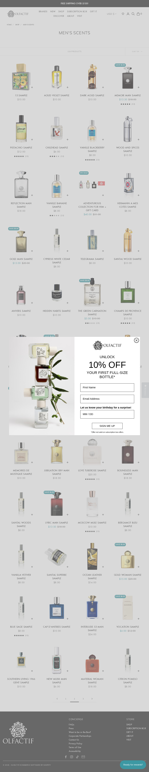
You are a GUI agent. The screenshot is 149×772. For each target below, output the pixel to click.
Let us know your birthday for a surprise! (105, 407)
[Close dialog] (136, 340)
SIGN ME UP (107, 425)
